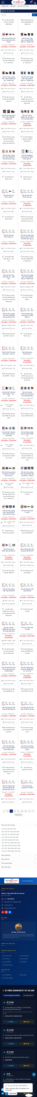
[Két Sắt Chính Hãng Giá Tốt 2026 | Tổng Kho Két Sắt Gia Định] (18, 2)
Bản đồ (27, 1022)
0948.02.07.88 (18, 1016)
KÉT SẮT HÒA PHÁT (24, 956)
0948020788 (8, 1060)
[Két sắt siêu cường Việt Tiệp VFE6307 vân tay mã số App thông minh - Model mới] (8, 497)
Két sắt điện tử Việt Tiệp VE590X (27, 590)
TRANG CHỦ (4, 6)
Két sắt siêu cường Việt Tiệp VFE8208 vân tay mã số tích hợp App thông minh (8, 316)
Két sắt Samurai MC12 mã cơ (9, 196)
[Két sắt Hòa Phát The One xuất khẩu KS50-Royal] (8, 25)
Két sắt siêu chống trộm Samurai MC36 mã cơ (27, 747)
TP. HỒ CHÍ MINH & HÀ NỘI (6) (12, 995)
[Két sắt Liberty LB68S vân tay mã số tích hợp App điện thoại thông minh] (27, 102)
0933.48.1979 (9, 1016)
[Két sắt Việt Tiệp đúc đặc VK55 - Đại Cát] (8, 339)
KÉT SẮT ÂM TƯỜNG (7, 978)
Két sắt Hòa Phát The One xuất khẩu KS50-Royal (8, 40)
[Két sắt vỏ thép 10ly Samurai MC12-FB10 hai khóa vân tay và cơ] (27, 222)
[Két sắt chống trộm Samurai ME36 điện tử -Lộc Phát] (27, 654)
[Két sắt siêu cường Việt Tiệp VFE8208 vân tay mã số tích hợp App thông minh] (8, 300)
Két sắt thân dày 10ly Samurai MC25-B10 (27, 550)
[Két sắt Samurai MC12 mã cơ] (8, 182)
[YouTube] (2, 912)
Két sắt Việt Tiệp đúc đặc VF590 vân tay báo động (8, 433)
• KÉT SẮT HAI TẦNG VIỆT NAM (10, 831)
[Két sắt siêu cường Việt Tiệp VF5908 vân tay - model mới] (8, 63)
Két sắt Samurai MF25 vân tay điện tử (8, 550)
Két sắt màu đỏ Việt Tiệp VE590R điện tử (8, 708)
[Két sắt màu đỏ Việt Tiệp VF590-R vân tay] (27, 694)
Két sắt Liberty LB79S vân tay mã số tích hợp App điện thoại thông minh (27, 394)
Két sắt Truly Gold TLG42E (27, 628)
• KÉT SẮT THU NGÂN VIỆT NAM (10, 842)
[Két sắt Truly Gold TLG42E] (27, 614)
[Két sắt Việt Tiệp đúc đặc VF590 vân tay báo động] (8, 419)
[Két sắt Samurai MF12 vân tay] (27, 182)
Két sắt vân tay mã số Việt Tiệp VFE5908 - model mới (8, 117)
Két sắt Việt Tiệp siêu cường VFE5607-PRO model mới (8, 747)
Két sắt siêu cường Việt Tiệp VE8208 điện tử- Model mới (27, 277)
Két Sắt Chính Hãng (7, 965)
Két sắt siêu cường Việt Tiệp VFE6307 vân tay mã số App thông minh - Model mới (8, 514)
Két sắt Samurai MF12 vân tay (27, 196)
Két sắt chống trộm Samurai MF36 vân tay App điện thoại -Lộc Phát (8, 788)
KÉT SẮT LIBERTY (6, 962)
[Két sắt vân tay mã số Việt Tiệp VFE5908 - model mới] (8, 102)
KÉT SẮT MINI (23, 975)
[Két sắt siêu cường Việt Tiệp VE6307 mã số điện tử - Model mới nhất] (27, 459)
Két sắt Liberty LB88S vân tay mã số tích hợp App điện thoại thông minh (8, 630)
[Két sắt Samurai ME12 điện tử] (8, 222)
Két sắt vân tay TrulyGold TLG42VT (27, 787)
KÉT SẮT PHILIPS (24, 959)
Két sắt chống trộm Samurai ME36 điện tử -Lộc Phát (27, 669)
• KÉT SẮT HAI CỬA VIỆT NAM (9, 837)
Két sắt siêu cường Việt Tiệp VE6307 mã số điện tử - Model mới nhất (27, 474)
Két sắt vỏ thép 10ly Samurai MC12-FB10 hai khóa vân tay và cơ (27, 237)
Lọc (34, 14)
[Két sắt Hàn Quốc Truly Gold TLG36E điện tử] (27, 300)
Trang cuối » (18, 814)
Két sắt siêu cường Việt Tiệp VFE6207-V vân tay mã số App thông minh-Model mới (8, 158)
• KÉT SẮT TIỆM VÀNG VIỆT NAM (10, 848)
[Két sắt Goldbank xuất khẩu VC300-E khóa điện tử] (27, 142)
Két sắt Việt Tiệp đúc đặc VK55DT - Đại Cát (8, 394)
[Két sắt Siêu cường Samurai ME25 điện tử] (27, 419)
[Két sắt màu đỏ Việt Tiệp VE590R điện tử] (8, 694)
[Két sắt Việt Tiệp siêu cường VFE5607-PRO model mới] (8, 733)
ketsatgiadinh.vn (8, 905)
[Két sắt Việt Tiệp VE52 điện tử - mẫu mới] (8, 262)
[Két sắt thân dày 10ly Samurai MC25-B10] (27, 536)
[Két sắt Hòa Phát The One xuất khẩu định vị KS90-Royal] (8, 654)
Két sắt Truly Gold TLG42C (27, 511)
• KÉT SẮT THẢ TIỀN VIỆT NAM (10, 834)
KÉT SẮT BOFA (23, 962)
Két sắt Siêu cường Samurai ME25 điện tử (27, 433)
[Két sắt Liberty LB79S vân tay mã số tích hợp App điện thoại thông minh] (27, 379)
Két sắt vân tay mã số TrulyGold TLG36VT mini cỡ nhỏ (8, 473)
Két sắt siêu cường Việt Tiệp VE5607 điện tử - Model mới (27, 78)
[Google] (6, 912)
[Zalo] (9, 912)
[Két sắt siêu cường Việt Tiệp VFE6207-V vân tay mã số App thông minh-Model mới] (8, 142)
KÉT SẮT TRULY (6, 959)
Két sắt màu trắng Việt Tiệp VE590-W (9, 590)
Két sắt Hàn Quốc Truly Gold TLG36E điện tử (27, 315)
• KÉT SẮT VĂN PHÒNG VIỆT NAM (11, 851)
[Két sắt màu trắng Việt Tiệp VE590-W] (8, 576)
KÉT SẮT (12, 6)
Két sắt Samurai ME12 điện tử (9, 236)
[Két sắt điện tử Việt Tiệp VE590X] (27, 576)
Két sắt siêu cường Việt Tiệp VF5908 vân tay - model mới (8, 78)
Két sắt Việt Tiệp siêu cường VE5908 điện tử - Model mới (27, 40)
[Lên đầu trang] (34, 1074)
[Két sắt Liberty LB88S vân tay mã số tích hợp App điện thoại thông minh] (8, 614)
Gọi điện (11, 1022)
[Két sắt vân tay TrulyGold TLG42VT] (27, 772)
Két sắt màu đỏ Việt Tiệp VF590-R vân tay (27, 708)
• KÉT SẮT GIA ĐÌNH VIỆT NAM (10, 840)
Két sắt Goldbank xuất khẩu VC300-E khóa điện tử (27, 157)
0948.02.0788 (9, 1038)
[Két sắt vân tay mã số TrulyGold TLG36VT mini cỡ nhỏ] (8, 459)
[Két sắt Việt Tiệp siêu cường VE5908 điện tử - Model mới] (27, 25)
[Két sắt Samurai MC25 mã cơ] (27, 339)
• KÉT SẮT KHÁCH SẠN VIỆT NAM (10, 845)
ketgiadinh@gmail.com (10, 908)
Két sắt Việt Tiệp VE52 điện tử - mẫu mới (8, 277)
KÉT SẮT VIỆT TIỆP (6, 956)
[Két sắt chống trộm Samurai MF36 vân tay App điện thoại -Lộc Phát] (8, 772)
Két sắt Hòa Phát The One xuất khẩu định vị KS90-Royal (8, 669)
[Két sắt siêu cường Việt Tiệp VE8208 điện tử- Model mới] (27, 262)
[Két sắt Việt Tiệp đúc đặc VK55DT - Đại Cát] (8, 379)
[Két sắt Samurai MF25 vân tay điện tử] (8, 536)
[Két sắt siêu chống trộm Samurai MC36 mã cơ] (27, 733)
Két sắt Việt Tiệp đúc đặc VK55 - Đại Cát (8, 353)
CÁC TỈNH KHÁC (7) (28, 995)
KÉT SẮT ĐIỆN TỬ (6, 975)
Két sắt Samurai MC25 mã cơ (27, 353)
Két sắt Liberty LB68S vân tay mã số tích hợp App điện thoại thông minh (27, 118)
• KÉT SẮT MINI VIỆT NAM (8, 829)
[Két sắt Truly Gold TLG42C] (27, 497)
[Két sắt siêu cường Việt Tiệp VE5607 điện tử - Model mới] (27, 63)
